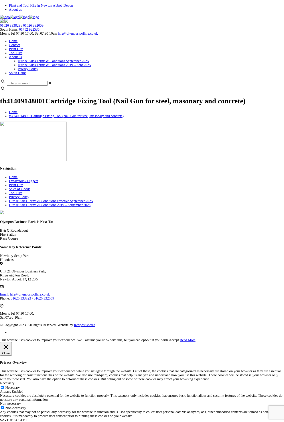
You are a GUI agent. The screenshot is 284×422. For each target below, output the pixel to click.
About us (15, 9)
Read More (187, 340)
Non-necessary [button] (10, 403)
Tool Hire (15, 193)
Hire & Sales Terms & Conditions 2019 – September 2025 (50, 205)
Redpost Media (84, 325)
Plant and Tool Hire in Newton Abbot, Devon (41, 5)
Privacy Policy (19, 197)
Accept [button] (174, 340)
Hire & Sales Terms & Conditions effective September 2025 (51, 201)
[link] (50, 83)
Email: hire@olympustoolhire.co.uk (25, 294)
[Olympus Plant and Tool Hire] (19, 17)
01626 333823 (10, 25)
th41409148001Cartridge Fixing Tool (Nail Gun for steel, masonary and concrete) (66, 116)
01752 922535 (29, 29)
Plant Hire (16, 185)
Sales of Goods (19, 189)
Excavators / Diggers (23, 181)
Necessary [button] (7, 383)
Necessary (12, 387)
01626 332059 (33, 25)
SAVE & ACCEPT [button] (13, 420)
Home (13, 112)
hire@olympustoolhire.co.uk (78, 33)
